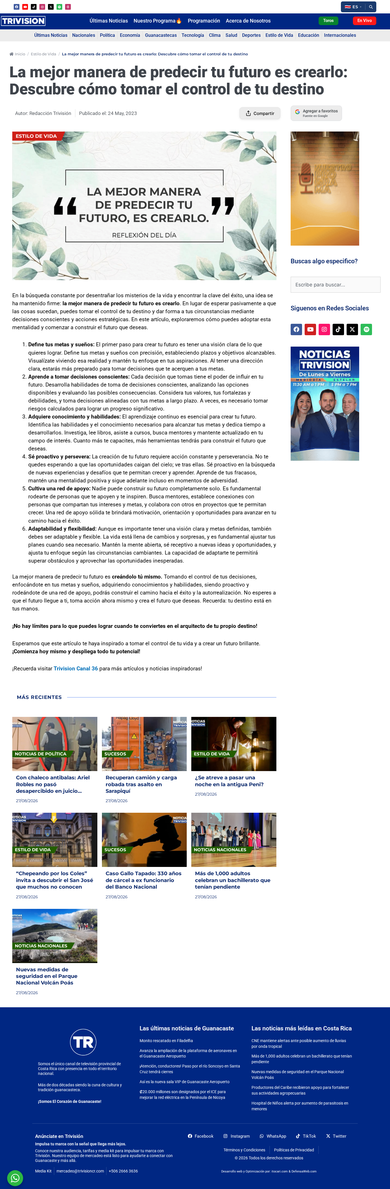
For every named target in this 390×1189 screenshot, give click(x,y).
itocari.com (280, 1171)
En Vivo (364, 20)
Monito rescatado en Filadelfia (166, 1040)
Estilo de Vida (43, 54)
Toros (328, 20)
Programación (204, 21)
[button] (353, 6)
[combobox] (336, 285)
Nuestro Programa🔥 (158, 21)
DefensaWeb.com (304, 1171)
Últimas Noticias (109, 21)
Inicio (20, 54)
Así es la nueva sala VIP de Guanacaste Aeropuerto (185, 1081)
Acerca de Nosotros (248, 21)
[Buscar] (370, 6)
